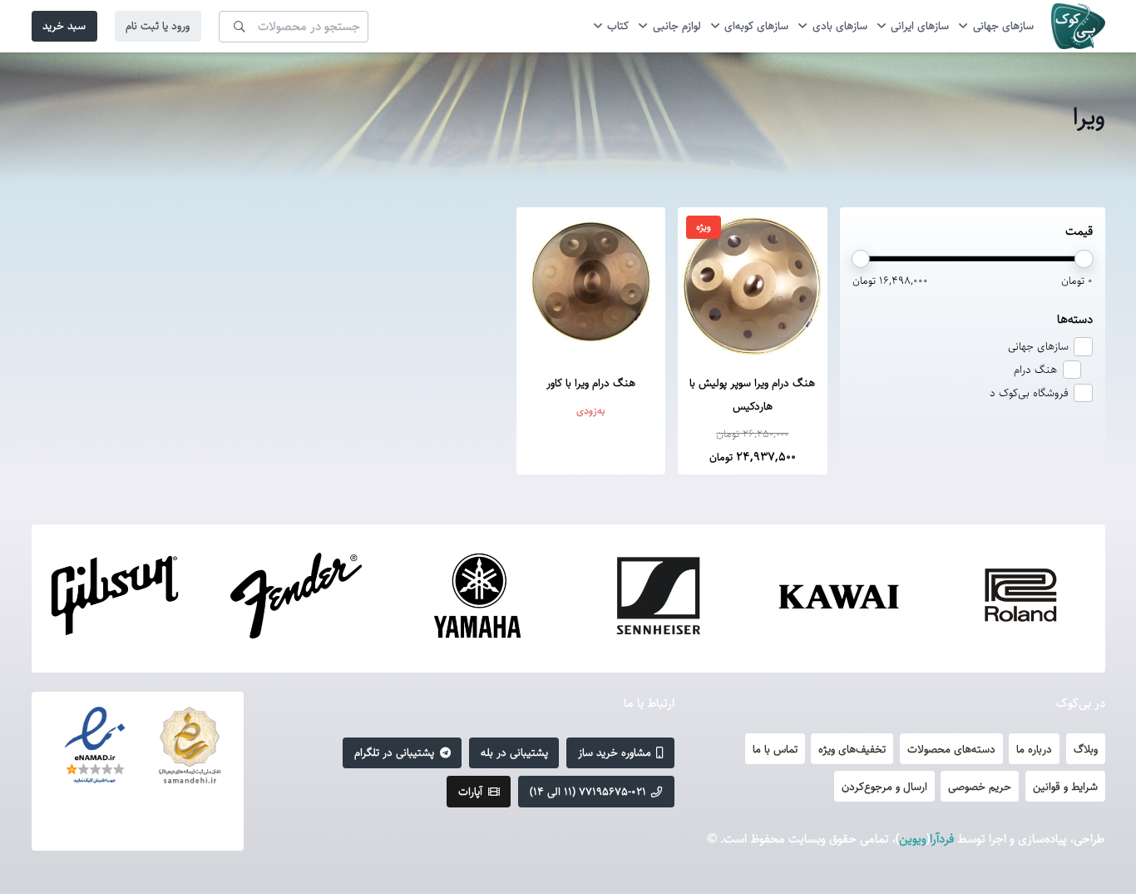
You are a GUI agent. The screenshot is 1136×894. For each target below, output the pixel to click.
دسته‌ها (1075, 319)
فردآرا (942, 838)
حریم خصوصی (979, 786)
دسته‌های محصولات (951, 749)
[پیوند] (1078, 26)
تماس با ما (775, 749)
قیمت (1079, 231)
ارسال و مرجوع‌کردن (884, 786)
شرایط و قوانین (1065, 786)
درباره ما (1034, 749)
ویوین (912, 838)
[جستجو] (239, 25)
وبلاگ (1086, 749)
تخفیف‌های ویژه (852, 749)
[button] (965, 26)
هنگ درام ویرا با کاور (590, 383)
